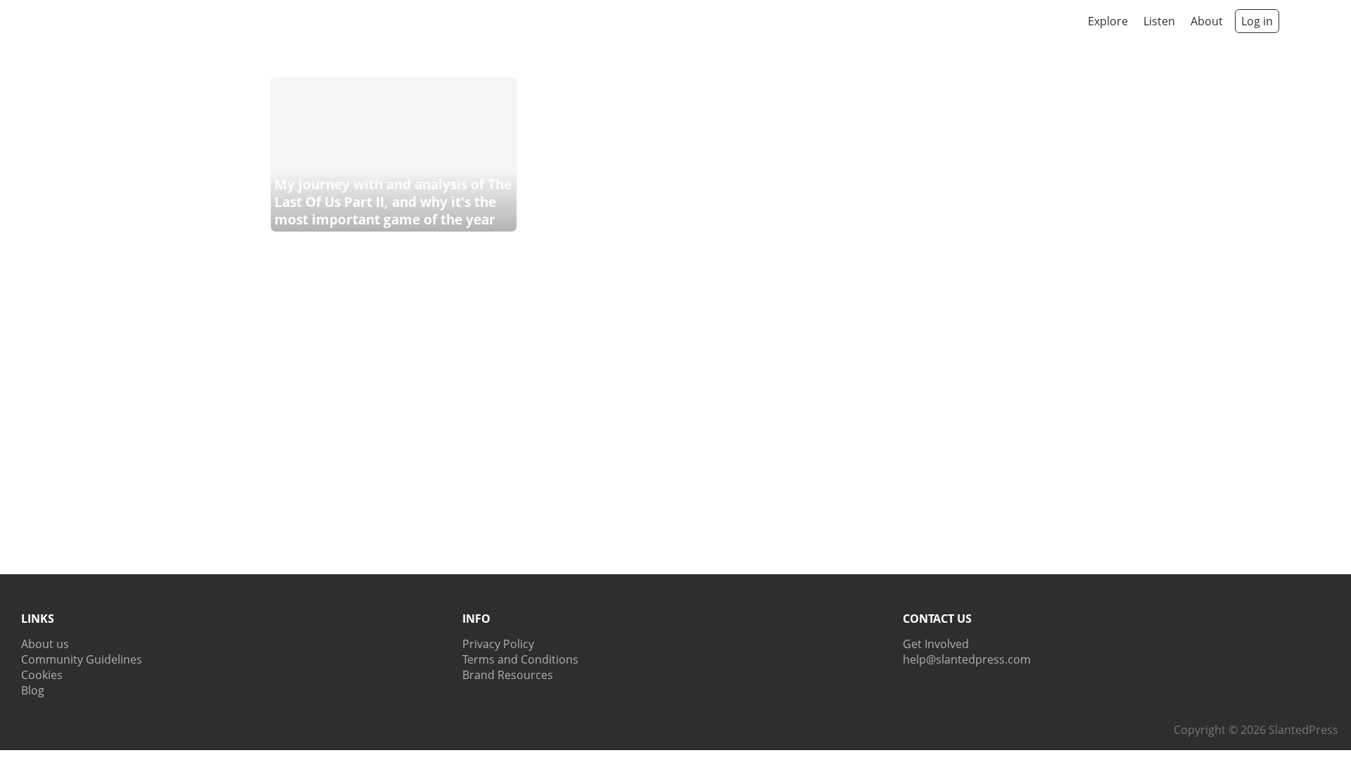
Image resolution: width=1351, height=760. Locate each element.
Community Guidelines (81, 659)
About (1207, 21)
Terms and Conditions (520, 659)
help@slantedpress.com (967, 659)
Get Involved (936, 644)
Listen (1159, 21)
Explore (1108, 21)
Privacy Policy (498, 644)
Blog (32, 690)
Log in (1257, 21)
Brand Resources (507, 675)
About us (45, 644)
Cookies (42, 675)
